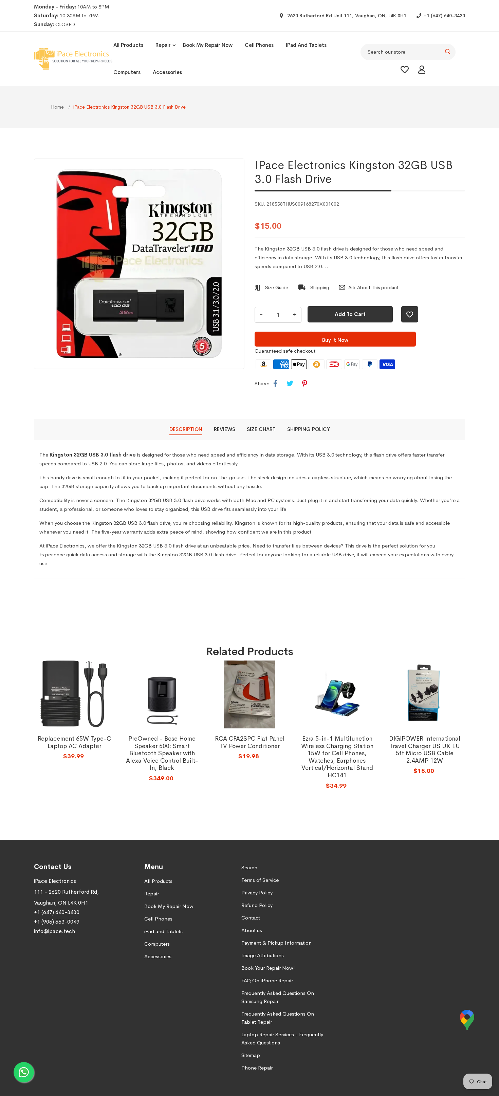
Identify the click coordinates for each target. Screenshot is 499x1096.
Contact (250, 917)
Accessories (167, 72)
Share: (262, 383)
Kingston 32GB (282, 248)
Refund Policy (257, 905)
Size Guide (276, 287)
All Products (128, 45)
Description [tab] (185, 429)
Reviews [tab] (224, 429)
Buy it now (335, 340)
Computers (127, 72)
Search (249, 867)
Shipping (319, 287)
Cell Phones (259, 45)
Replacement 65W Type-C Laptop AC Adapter (74, 742)
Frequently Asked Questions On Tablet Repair (277, 1017)
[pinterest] (304, 384)
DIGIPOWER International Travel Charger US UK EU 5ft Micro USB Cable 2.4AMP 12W (424, 749)
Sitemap (250, 1055)
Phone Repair (257, 1067)
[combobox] (408, 52)
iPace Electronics (65, 545)
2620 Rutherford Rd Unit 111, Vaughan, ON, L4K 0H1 (346, 16)
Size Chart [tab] (261, 429)
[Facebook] (275, 384)
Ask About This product (373, 287)
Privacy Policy (257, 892)
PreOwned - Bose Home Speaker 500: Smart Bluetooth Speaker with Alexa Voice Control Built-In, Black (162, 753)
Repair (163, 45)
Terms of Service (260, 880)
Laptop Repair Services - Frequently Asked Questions (282, 1038)
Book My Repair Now (208, 45)
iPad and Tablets (306, 45)
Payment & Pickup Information (276, 943)
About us (251, 930)
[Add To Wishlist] (409, 314)
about (421, 477)
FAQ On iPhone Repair (267, 980)
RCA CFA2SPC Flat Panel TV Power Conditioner (249, 742)
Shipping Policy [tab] (308, 429)
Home (58, 107)
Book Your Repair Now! (268, 968)
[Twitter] (290, 384)
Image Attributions (262, 955)
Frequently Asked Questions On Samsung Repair (277, 997)
